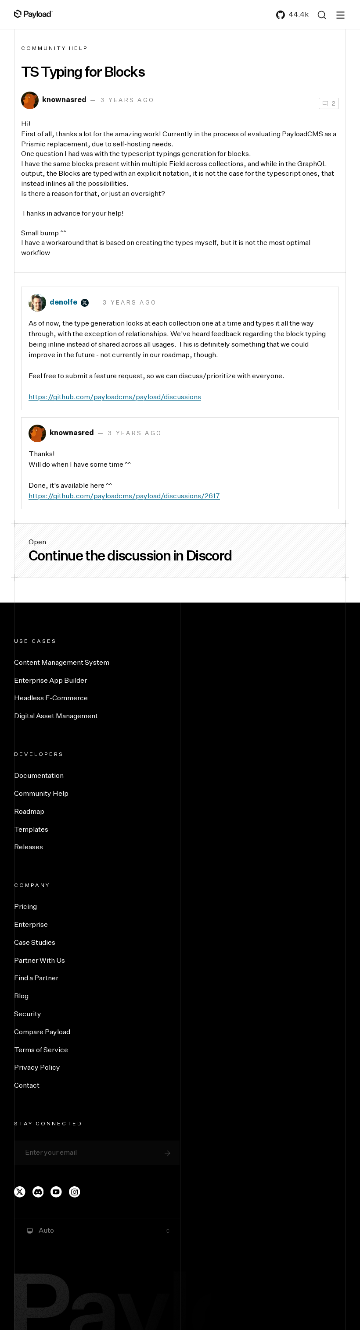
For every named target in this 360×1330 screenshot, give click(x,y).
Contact (27, 1085)
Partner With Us (39, 961)
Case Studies (34, 943)
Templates (31, 829)
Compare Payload (42, 1032)
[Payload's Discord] (38, 1192)
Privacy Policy (37, 1067)
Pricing (25, 907)
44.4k (298, 14)
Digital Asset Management (56, 716)
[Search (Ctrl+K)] (321, 15)
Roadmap (29, 812)
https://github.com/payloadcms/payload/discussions (115, 397)
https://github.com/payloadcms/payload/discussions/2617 (124, 496)
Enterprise (31, 925)
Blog (21, 996)
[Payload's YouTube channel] (56, 1192)
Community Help (54, 48)
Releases (28, 847)
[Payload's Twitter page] (19, 1192)
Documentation (39, 776)
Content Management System (61, 663)
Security (27, 1014)
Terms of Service (41, 1050)
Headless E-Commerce (51, 698)
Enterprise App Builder (50, 681)
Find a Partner (36, 978)
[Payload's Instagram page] (74, 1192)
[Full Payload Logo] (33, 14)
